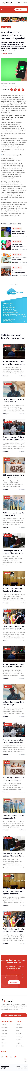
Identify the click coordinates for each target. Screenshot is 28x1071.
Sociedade (4, 1027)
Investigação (19, 1037)
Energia (18, 1043)
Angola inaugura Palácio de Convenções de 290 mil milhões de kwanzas (13, 439)
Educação (19, 1033)
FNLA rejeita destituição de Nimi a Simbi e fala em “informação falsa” (14, 628)
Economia (4, 1030)
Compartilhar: (5, 89)
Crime (17, 1030)
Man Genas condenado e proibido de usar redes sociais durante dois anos (14, 365)
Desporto (4, 1033)
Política (3, 1024)
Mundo (3, 1043)
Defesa (18, 1024)
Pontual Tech (19, 1046)
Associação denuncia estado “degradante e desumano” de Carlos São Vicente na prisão (13, 554)
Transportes (19, 1027)
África (3, 1040)
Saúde (3, 1037)
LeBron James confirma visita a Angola (13, 400)
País (2, 1046)
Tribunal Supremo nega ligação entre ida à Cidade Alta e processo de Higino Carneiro (13, 592)
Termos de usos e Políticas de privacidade (5, 1067)
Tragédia (18, 1040)
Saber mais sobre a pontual (13, 1015)
